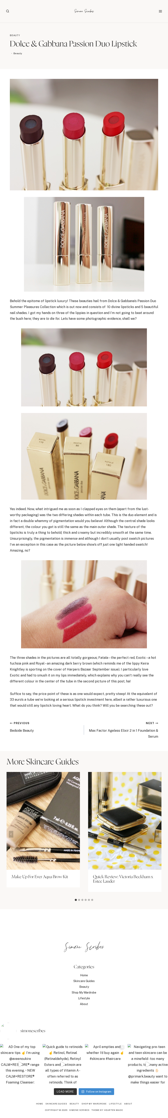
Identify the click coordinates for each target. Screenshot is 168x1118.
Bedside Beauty (22, 727)
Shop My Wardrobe (84, 992)
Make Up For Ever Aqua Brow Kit (39, 877)
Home (84, 975)
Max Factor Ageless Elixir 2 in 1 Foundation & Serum (123, 730)
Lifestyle (84, 998)
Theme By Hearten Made (107, 1110)
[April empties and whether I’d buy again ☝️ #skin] (105, 1064)
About (84, 1004)
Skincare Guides (84, 981)
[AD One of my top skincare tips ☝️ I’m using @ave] (20, 1064)
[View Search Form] (7, 11)
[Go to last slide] (11, 834)
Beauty (15, 35)
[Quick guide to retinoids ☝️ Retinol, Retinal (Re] (63, 1064)
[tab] (76, 900)
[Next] (157, 834)
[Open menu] (160, 11)
